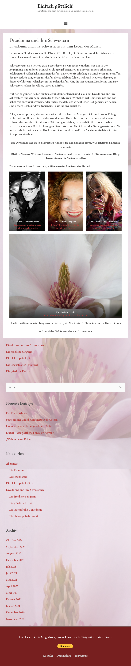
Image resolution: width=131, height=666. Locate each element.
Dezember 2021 (15, 560)
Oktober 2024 (14, 540)
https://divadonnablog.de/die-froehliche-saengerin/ (65, 226)
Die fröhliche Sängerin (19, 351)
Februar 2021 (14, 599)
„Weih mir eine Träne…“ (20, 439)
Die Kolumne (17, 470)
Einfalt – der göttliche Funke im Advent (30, 433)
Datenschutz (64, 655)
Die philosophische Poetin (21, 358)
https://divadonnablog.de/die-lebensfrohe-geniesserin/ (104, 226)
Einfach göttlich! (56, 6)
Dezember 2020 (15, 612)
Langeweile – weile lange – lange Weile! (29, 426)
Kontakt (48, 655)
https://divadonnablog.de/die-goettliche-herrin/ (65, 315)
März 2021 (12, 593)
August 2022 (13, 553)
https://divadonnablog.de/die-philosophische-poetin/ (27, 226)
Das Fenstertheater (17, 413)
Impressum (81, 655)
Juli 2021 (11, 566)
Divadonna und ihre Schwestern (25, 345)
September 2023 (15, 547)
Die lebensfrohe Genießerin (22, 365)
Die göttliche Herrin (18, 371)
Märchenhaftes (18, 476)
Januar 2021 (13, 606)
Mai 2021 (11, 579)
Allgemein (12, 463)
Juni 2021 (11, 573)
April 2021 (12, 586)
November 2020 (15, 619)
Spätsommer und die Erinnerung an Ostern (32, 419)
